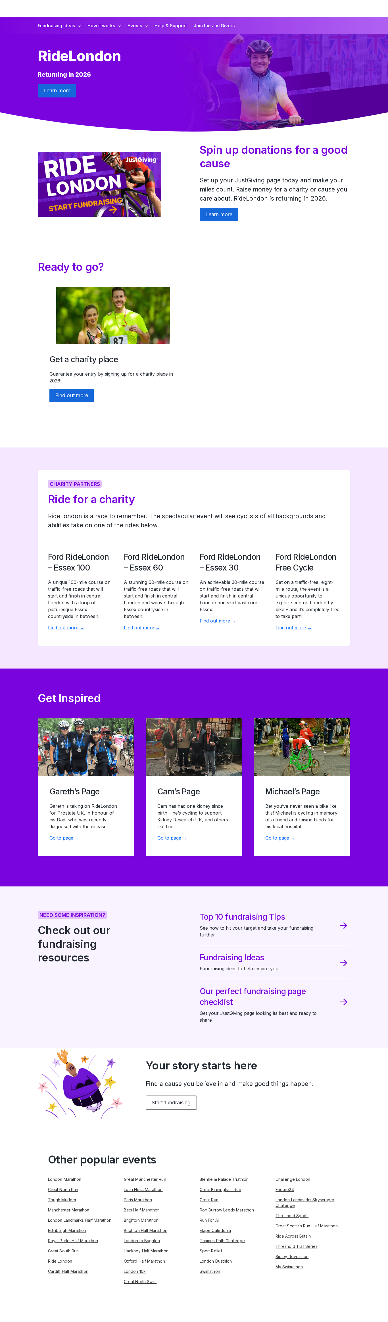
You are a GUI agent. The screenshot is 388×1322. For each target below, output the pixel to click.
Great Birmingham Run (220, 1189)
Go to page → (64, 838)
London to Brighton (142, 1240)
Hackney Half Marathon (146, 1250)
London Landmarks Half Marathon (79, 1220)
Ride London (60, 1261)
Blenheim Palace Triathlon (224, 1179)
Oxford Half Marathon (144, 1261)
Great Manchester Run (145, 1179)
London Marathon (64, 1179)
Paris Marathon (138, 1199)
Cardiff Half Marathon (68, 1271)
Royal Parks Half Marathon (73, 1240)
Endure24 (285, 1189)
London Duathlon (216, 1261)
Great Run (209, 1199)
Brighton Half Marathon (145, 1230)
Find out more (71, 395)
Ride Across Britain (293, 1236)
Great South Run (63, 1250)
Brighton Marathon (141, 1220)
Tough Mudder (62, 1199)
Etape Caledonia (215, 1230)
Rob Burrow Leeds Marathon (227, 1210)
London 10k (135, 1271)
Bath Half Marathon (142, 1210)
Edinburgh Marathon (67, 1230)
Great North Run (63, 1189)
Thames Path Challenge (222, 1240)
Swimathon (210, 1271)
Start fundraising (171, 1103)
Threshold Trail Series (297, 1246)
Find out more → (66, 627)
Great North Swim (140, 1281)
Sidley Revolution (292, 1256)
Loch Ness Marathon (143, 1189)
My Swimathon (289, 1266)
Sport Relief (211, 1250)
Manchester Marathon (68, 1210)
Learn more (56, 90)
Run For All (210, 1220)
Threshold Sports (292, 1215)
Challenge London (293, 1179)
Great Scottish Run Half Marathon (307, 1225)
